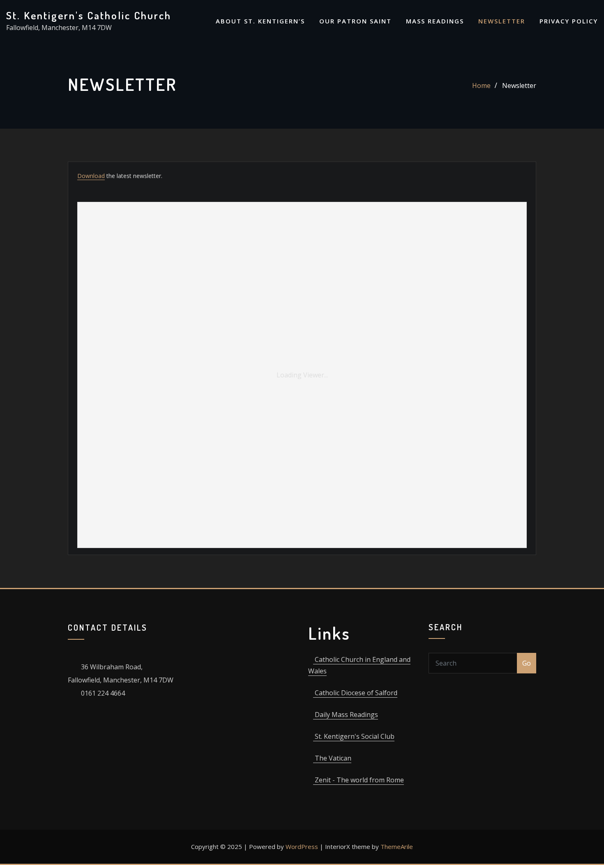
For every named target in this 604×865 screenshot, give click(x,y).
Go (526, 663)
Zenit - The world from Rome (358, 779)
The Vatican (332, 758)
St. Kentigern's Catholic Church (88, 15)
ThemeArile (396, 846)
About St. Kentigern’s (260, 21)
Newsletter (501, 21)
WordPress (302, 846)
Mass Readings (435, 21)
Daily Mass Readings (345, 714)
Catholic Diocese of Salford (355, 692)
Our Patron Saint (355, 21)
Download (91, 176)
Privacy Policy (568, 21)
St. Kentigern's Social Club (353, 736)
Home (481, 85)
